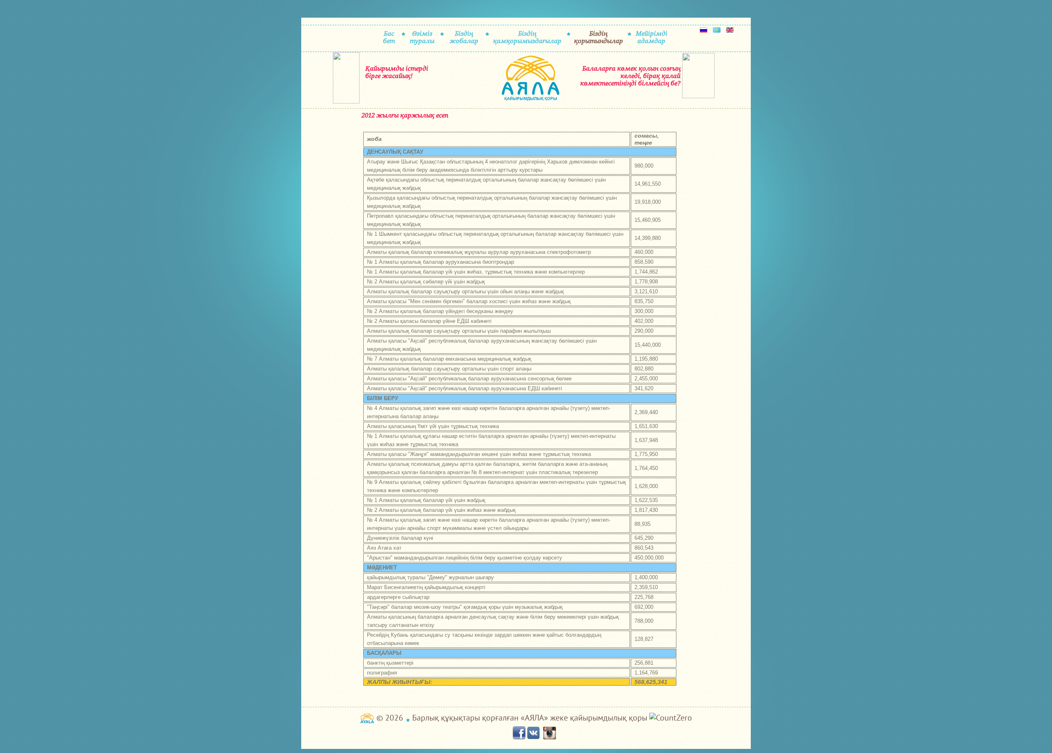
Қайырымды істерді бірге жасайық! (396, 72)
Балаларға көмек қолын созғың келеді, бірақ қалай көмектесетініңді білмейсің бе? (630, 75)
